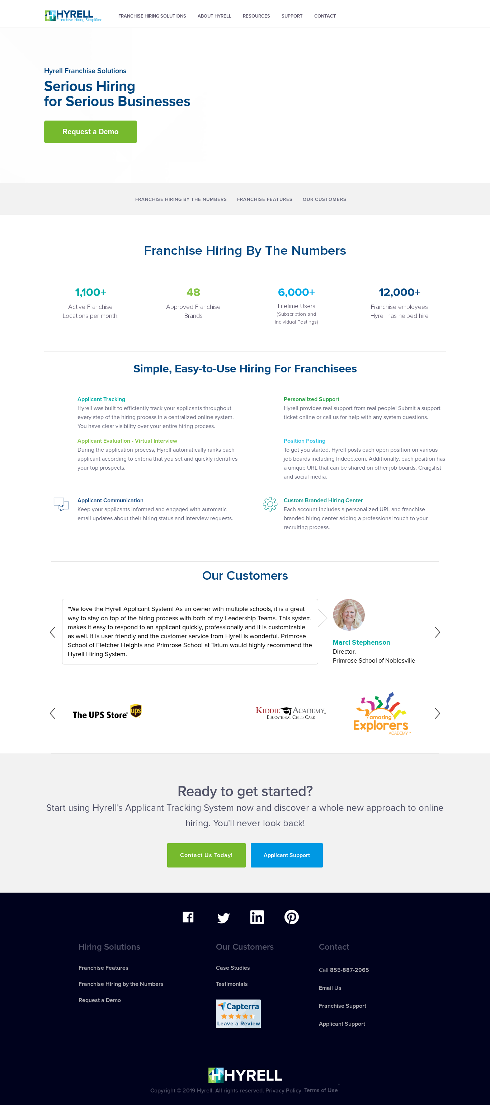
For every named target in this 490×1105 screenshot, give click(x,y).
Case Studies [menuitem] (233, 968)
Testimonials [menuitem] (232, 984)
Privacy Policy (283, 1090)
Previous (55, 632)
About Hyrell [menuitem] (214, 16)
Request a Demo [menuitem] (100, 1000)
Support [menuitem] (292, 16)
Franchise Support (342, 1006)
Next (435, 632)
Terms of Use (321, 1090)
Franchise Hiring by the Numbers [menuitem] (181, 199)
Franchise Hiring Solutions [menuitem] (152, 16)
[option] (245, 632)
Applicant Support (287, 855)
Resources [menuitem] (256, 16)
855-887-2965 (349, 970)
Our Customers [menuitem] (325, 199)
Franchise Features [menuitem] (265, 199)
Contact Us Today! (206, 855)
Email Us (330, 988)
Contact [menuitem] (325, 16)
